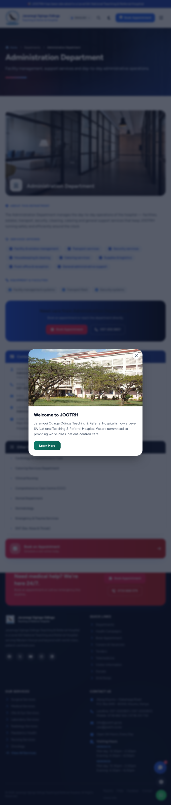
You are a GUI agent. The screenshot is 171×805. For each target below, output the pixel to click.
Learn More (47, 446)
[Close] (136, 355)
